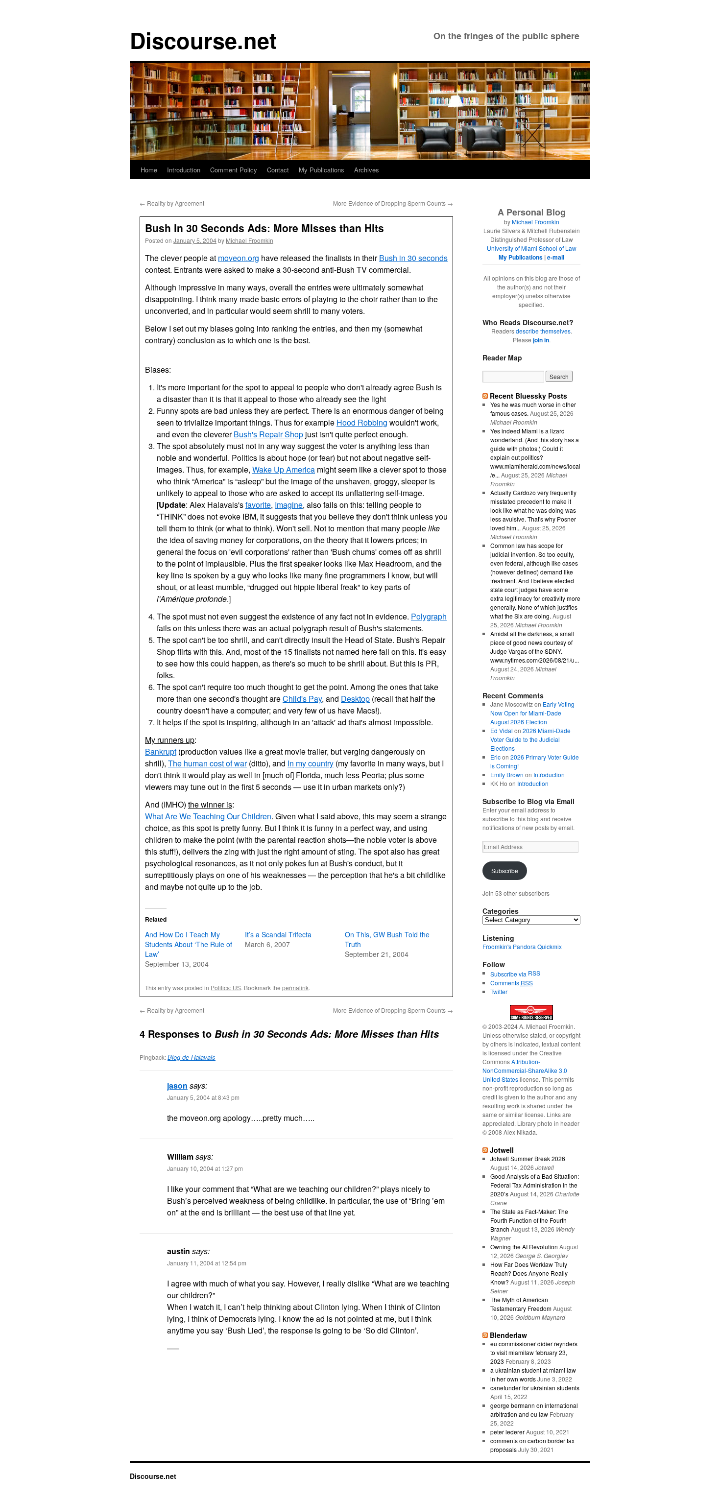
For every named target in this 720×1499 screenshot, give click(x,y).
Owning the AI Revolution (524, 1246)
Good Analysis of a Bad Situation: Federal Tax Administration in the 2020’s (534, 1185)
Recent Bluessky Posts (528, 396)
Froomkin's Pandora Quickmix (522, 946)
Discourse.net (203, 40)
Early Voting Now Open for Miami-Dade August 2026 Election (532, 713)
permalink (295, 987)
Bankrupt (160, 751)
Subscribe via (509, 974)
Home (149, 169)
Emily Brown (507, 774)
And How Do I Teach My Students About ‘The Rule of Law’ (188, 944)
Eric (495, 757)
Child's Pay (302, 698)
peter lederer (507, 1432)
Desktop (355, 698)
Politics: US (226, 987)
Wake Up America (283, 469)
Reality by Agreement (172, 203)
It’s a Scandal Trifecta (278, 934)
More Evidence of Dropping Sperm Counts (393, 203)
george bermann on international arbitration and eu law (534, 1409)
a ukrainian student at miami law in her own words (533, 1374)
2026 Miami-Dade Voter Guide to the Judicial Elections (530, 739)
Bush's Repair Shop (268, 434)
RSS (534, 973)
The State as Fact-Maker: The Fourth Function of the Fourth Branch (529, 1220)
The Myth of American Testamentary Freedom (521, 1303)
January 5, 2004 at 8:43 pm (203, 1097)
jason (177, 1085)
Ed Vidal (501, 730)
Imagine (289, 504)
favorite (258, 504)
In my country (311, 763)
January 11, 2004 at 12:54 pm (206, 1263)
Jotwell (502, 1150)
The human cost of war (207, 763)
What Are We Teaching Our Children (208, 816)
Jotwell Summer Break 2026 (527, 1158)
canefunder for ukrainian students (534, 1387)
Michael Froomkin (249, 240)
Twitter (498, 991)
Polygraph (429, 616)
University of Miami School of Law (531, 248)
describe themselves (543, 331)
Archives (366, 169)
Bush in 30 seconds (413, 257)
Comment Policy (233, 169)
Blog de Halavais (192, 1057)
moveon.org (238, 257)
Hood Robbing (361, 422)
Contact (278, 169)
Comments (511, 982)
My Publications (321, 169)
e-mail (555, 257)
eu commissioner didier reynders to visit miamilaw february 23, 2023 (533, 1352)
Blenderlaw (508, 1335)
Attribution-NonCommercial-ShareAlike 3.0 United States (524, 1070)
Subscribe (504, 870)
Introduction (183, 169)
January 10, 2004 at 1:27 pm (205, 1168)
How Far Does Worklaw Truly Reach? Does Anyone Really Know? (529, 1273)
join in (541, 339)
